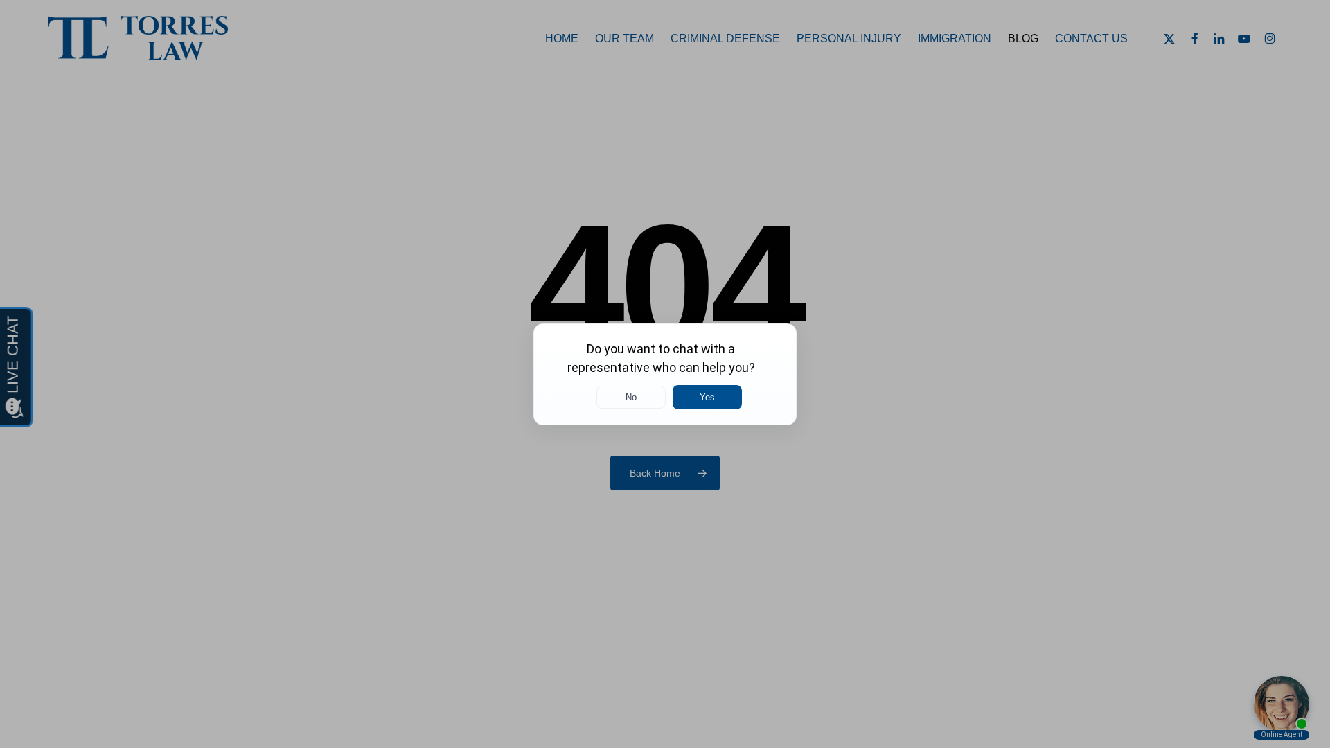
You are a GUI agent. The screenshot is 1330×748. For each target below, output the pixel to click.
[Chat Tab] (665, 374)
